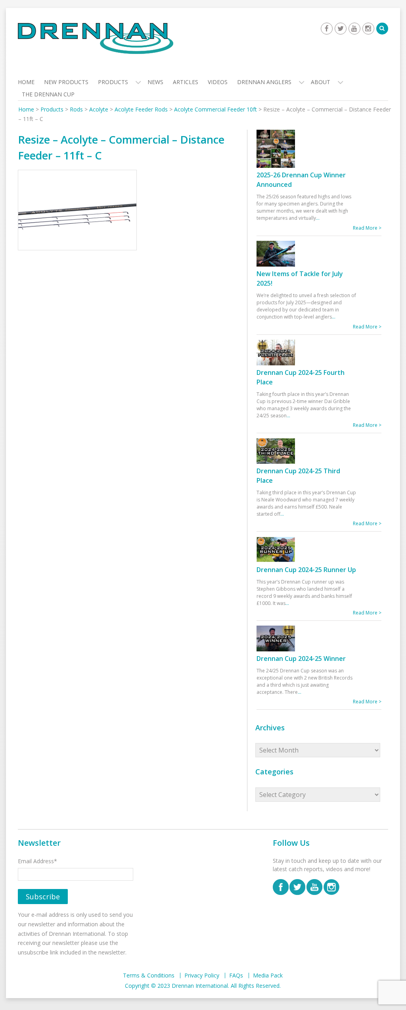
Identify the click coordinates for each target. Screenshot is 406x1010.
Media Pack (268, 975)
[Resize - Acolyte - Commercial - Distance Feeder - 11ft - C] (77, 211)
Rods (76, 109)
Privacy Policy (201, 975)
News (155, 82)
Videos (218, 82)
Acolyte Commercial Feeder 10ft (215, 109)
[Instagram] (368, 29)
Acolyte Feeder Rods (141, 109)
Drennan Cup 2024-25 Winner (301, 658)
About (320, 82)
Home (26, 82)
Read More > (367, 228)
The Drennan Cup (48, 94)
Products (113, 82)
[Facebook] (327, 29)
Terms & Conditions (148, 975)
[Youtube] (354, 29)
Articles (185, 82)
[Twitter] (341, 29)
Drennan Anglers (264, 82)
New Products (66, 82)
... (318, 218)
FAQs (236, 975)
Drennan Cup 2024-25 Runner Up (306, 569)
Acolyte (98, 109)
